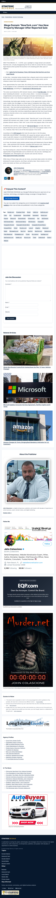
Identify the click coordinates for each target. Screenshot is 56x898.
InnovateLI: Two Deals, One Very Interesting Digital (20, 775)
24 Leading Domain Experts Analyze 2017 (17, 786)
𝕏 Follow (4, 888)
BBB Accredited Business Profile (15, 744)
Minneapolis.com (14, 231)
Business (4, 869)
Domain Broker (22, 218)
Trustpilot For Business (12, 750)
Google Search (6, 858)
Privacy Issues (5, 879)
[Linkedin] (5, 178)
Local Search (5, 874)
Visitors (49, 237)
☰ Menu (4, 1)
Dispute (6, 218)
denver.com (33, 146)
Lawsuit (31, 228)
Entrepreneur (31, 218)
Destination (35, 215)
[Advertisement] (28, 257)
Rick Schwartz (13, 705)
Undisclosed (41, 237)
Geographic (41, 221)
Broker (29, 212)
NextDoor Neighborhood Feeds (14, 755)
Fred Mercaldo (41, 92)
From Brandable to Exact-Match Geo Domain (18, 773)
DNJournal (13, 218)
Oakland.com (47, 231)
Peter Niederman (8, 88)
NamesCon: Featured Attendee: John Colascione (19, 778)
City (10, 215)
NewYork (30, 231)
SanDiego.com (44, 234)
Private (27, 234)
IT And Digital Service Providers (15, 759)
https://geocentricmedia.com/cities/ (14, 155)
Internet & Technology (18, 17)
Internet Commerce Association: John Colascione (19, 777)
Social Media (5, 861)
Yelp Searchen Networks (13, 753)
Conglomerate (17, 215)
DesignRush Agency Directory (14, 742)
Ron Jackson (35, 234)
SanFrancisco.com (8, 237)
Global (15, 228)
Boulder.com (11, 212)
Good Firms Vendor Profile (13, 740)
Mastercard (45, 228)
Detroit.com (44, 215)
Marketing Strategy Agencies (14, 757)
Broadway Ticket (20, 212)
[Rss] (12, 178)
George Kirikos (7, 228)
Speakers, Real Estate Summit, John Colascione (19, 784)
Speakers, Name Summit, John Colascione (17, 782)
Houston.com (23, 228)
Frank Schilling (39, 701)
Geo (38, 218)
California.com (44, 212)
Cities (5, 215)
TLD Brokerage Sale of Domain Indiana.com (18, 788)
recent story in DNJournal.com (32, 88)
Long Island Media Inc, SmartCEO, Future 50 (18, 780)
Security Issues (6, 863)
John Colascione (27, 170)
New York (23, 231)
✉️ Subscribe (18, 888)
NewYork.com (38, 231)
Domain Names (8, 17)
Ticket (34, 237)
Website (6, 240)
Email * (7, 307)
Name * (7, 302)
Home (3, 17)
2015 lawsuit (17, 133)
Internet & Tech (6, 856)
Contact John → (7, 513)
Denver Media (26, 215)
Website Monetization (34, 171)
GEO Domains (31, 221)
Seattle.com (19, 237)
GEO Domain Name (8, 221)
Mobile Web (5, 876)
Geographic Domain (9, 224)
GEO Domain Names (21, 221)
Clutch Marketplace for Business (15, 746)
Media (5, 231)
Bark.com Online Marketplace (14, 751)
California (35, 212)
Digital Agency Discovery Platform (15, 748)
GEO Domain (45, 218)
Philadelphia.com (19, 234)
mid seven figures (32, 126)
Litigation (37, 228)
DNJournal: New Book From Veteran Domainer (19, 771)
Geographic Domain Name (23, 224)
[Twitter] (9, 178)
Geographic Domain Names (39, 224)
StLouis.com (27, 237)
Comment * (8, 284)
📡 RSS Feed (10, 888)
